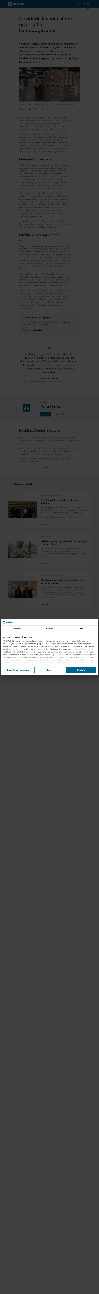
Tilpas (48, 670)
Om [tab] (81, 629)
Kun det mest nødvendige (18, 670)
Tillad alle (81, 670)
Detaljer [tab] (49, 629)
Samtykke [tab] (17, 629)
